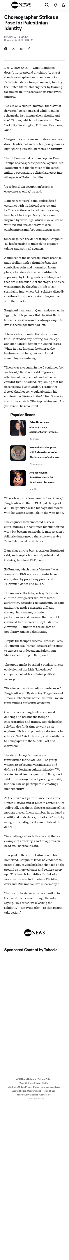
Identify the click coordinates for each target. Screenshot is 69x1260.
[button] (6, 4)
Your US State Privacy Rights (33, 1083)
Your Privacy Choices (27, 1094)
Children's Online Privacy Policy (23, 1086)
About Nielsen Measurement (26, 1090)
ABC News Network (26, 1079)
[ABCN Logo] (21, 5)
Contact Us (45, 1094)
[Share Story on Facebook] (5, 49)
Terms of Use (48, 1090)
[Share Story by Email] (21, 49)
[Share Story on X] (13, 49)
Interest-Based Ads (50, 1086)
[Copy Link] (29, 49)
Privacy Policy (45, 1079)
